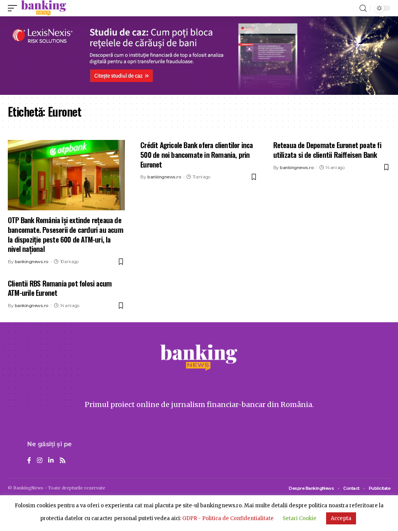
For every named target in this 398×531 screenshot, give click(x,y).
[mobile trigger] (14, 8)
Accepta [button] (341, 518)
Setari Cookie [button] (299, 518)
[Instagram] (39, 460)
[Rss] (62, 460)
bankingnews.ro (32, 261)
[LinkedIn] (51, 460)
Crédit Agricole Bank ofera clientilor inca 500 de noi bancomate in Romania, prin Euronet (196, 154)
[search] (363, 8)
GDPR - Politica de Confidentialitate (228, 518)
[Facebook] (29, 460)
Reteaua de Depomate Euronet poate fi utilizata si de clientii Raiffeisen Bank (327, 149)
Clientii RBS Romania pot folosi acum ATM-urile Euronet (60, 288)
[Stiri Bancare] (43, 8)
